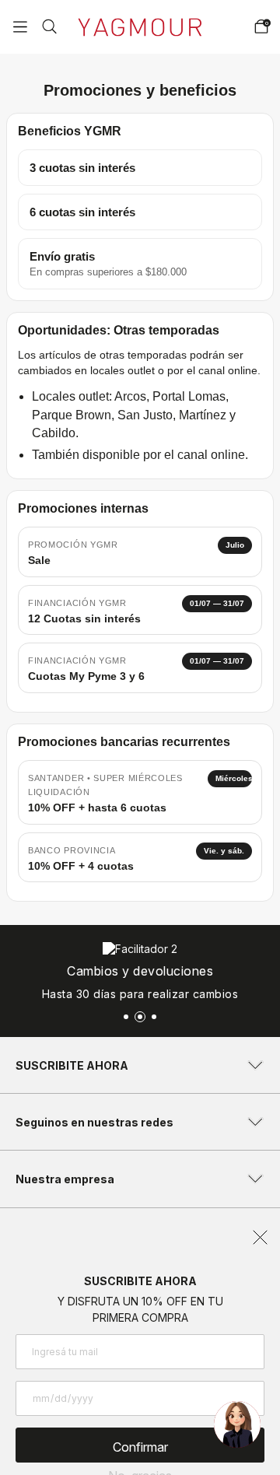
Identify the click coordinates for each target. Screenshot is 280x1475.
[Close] (257, 21)
